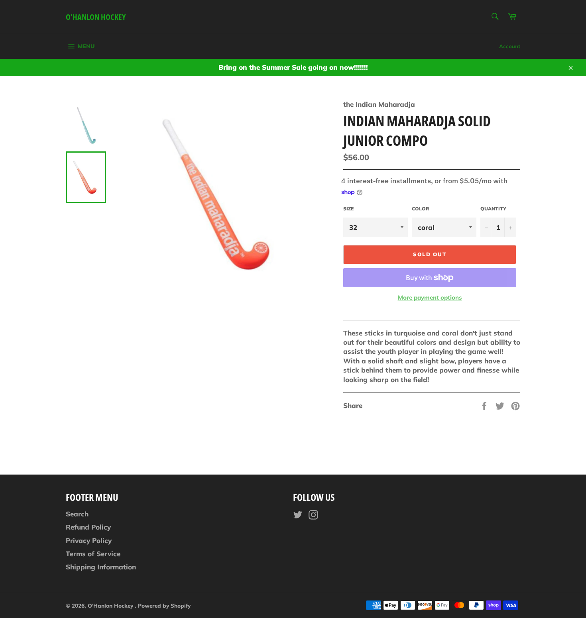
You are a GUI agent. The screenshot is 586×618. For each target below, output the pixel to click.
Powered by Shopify (164, 605)
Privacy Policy (89, 540)
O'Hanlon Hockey (96, 17)
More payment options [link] (430, 297)
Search (77, 514)
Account (509, 46)
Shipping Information (101, 567)
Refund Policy (88, 527)
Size (348, 209)
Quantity (493, 209)
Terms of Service (93, 553)
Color (420, 209)
